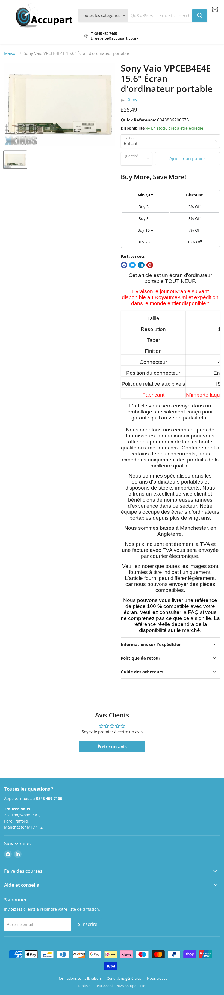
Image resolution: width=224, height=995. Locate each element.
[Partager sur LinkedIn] (141, 265)
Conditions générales (124, 978)
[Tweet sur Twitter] (132, 265)
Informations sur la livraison (78, 978)
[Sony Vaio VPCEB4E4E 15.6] (15, 159)
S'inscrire (87, 924)
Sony (132, 99)
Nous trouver (158, 978)
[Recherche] (199, 15)
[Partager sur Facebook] (124, 265)
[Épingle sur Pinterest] (149, 265)
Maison (11, 53)
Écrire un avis (112, 747)
